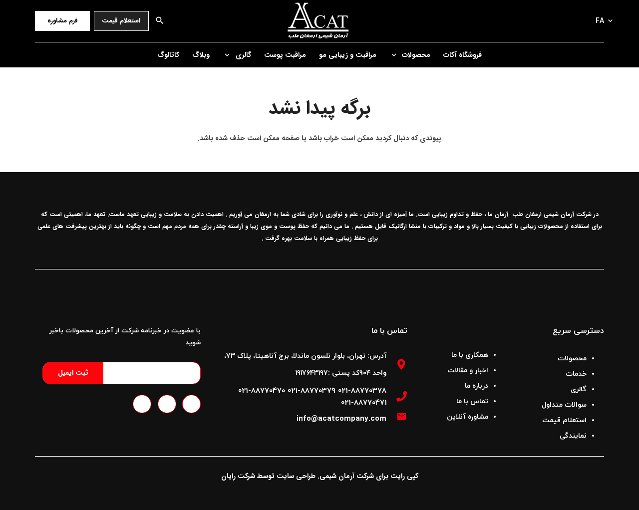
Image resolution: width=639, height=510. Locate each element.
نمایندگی (573, 436)
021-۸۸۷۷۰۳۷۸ (362, 390)
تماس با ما (472, 401)
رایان (228, 476)
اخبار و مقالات (467, 370)
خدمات (576, 374)
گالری (579, 389)
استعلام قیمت (564, 420)
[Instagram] (142, 404)
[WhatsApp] (167, 404)
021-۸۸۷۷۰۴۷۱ (363, 402)
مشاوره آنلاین (467, 417)
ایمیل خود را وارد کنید (157, 373)
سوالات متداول (564, 405)
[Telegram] (191, 404)
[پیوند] (320, 21)
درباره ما (476, 386)
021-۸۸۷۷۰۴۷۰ (261, 390)
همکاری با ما (469, 355)
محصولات (572, 358)
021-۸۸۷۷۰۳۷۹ (311, 390)
